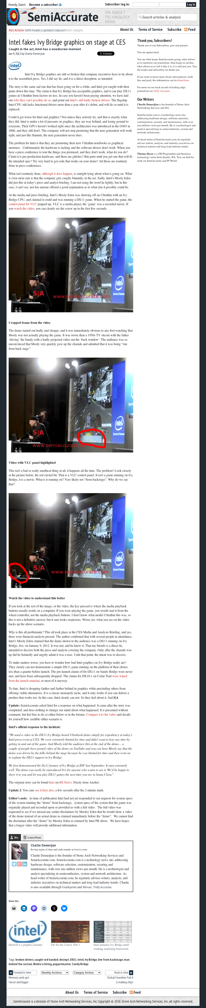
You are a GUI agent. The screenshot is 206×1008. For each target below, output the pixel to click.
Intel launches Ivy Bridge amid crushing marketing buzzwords (111, 947)
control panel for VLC (23, 204)
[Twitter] (14, 864)
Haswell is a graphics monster (25, 945)
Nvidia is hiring (42, 964)
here (52, 782)
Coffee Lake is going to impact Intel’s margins (54, 30)
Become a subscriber (44, 4)
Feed (191, 29)
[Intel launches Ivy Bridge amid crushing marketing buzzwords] (113, 932)
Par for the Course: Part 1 (65, 945)
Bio (16, 837)
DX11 (73, 959)
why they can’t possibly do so (32, 100)
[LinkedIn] (24, 864)
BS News (65, 782)
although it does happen (57, 173)
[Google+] (19, 864)
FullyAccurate (103, 887)
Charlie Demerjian (35, 54)
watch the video (24, 208)
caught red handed (46, 959)
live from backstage (110, 959)
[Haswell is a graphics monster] (28, 932)
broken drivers (24, 959)
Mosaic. (88, 887)
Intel (81, 959)
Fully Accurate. (162, 91)
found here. (183, 80)
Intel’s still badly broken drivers (90, 100)
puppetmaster (62, 964)
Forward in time (22, 972)
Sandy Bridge (80, 964)
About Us (126, 29)
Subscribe (174, 29)
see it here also (44, 790)
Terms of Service (150, 29)
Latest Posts (34, 837)
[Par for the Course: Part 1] (70, 932)
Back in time (121, 972)
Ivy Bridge (91, 959)
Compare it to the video (101, 714)
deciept (64, 959)
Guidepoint (69, 887)
